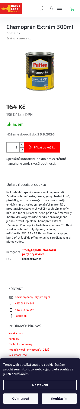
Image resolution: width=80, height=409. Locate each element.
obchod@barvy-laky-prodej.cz (32, 297)
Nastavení (40, 385)
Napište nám (16, 333)
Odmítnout (20, 398)
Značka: (19, 38)
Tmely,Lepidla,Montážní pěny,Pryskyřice (39, 252)
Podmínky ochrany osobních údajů (29, 350)
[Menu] (59, 8)
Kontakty (14, 339)
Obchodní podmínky (20, 344)
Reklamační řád (18, 355)
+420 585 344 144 (24, 303)
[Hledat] (42, 8)
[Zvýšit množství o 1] (21, 145)
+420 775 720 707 (24, 310)
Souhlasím (59, 398)
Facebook (20, 316)
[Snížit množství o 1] (21, 149)
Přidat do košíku (44, 147)
